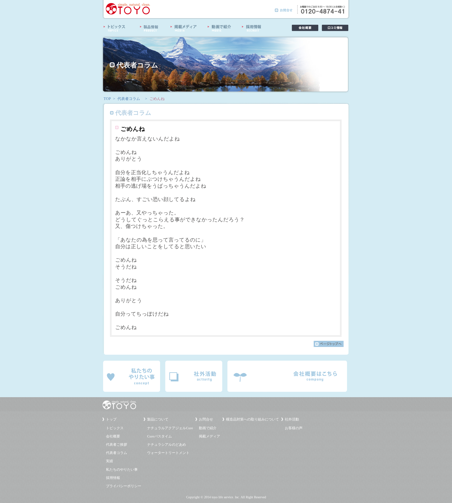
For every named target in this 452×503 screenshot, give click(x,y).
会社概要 (113, 436)
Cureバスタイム (159, 436)
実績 (109, 461)
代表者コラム (128, 99)
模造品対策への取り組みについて (252, 419)
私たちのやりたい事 (122, 469)
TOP (107, 99)
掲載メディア (209, 436)
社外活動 (292, 419)
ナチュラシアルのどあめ (166, 444)
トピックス (115, 428)
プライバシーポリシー (123, 486)
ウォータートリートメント (168, 453)
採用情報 (113, 478)
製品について (157, 419)
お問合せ (206, 419)
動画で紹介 (208, 428)
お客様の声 (294, 428)
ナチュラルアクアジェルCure (170, 428)
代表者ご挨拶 (116, 444)
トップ (111, 419)
